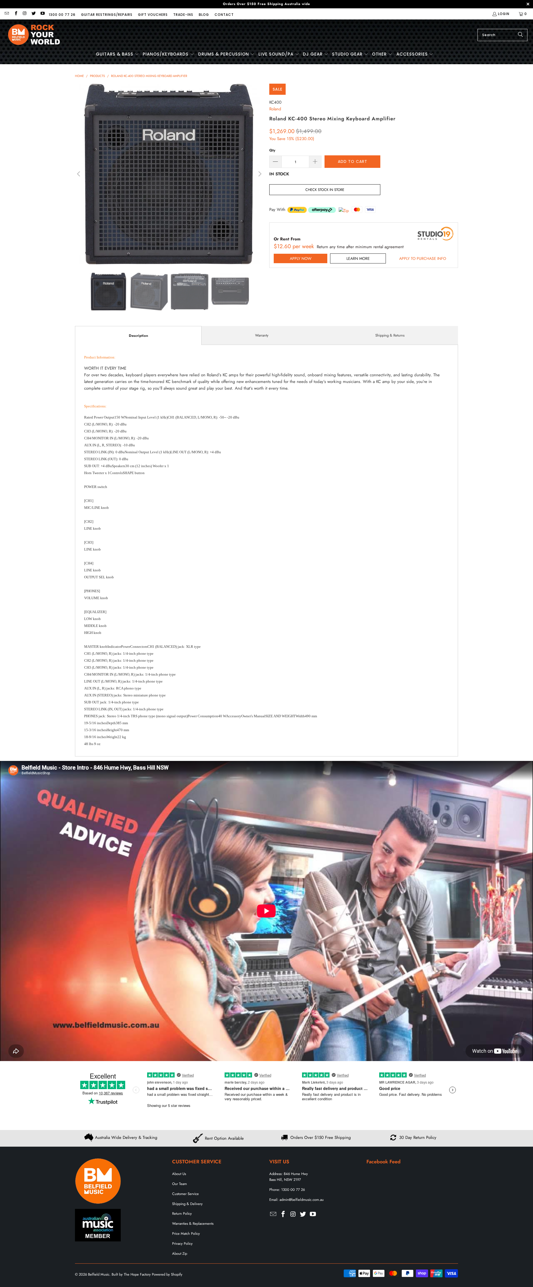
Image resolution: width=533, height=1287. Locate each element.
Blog (204, 14)
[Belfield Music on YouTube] (42, 13)
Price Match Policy (186, 1233)
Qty (272, 150)
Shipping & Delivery (187, 1203)
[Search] (520, 35)
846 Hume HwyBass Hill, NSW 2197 (288, 1176)
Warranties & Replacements (192, 1223)
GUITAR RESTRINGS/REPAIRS (106, 14)
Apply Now (300, 258)
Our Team (179, 1183)
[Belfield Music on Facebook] (15, 13)
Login (503, 13)
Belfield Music (98, 1274)
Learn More (358, 258)
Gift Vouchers (153, 14)
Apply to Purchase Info (422, 258)
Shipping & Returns (389, 335)
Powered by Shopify (167, 1274)
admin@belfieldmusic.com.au (302, 1199)
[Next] (259, 174)
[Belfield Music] (34, 35)
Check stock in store (324, 189)
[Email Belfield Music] (6, 13)
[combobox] (502, 35)
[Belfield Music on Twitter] (33, 13)
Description (138, 335)
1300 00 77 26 (62, 14)
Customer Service (185, 1193)
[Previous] (79, 174)
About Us (179, 1173)
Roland (275, 109)
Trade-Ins (183, 14)
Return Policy (182, 1213)
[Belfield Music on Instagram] (24, 13)
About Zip (179, 1253)
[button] (117, 54)
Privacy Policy (182, 1243)
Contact (224, 14)
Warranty (261, 335)
